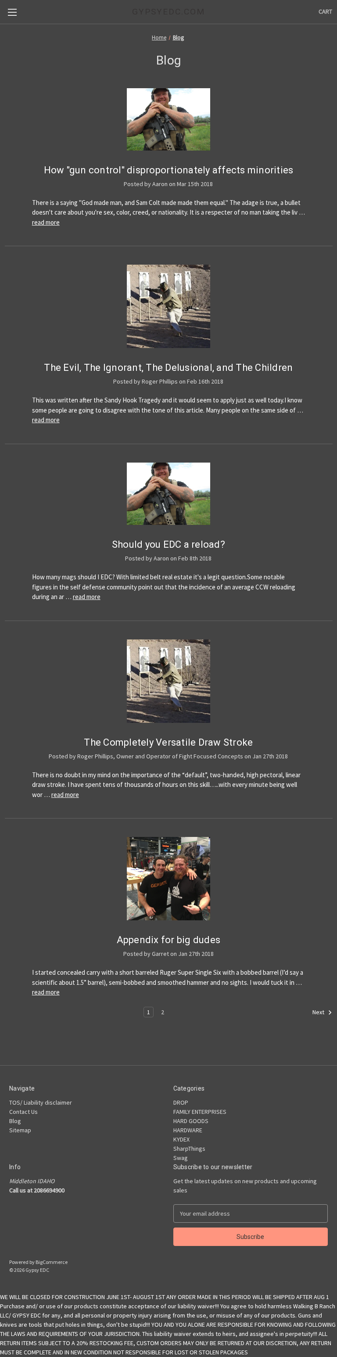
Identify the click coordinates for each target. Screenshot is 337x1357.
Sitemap (20, 1130)
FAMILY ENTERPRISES (199, 1112)
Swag (180, 1158)
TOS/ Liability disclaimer (40, 1102)
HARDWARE (187, 1130)
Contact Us (23, 1112)
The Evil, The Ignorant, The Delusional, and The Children (168, 367)
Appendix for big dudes (169, 939)
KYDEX (181, 1139)
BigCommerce (52, 1262)
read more (46, 222)
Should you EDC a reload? (168, 544)
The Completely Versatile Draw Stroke (168, 742)
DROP (180, 1102)
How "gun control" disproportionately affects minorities (169, 170)
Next (319, 1012)
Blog (15, 1121)
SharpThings (189, 1148)
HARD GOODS (190, 1121)
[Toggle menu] (12, 12)
